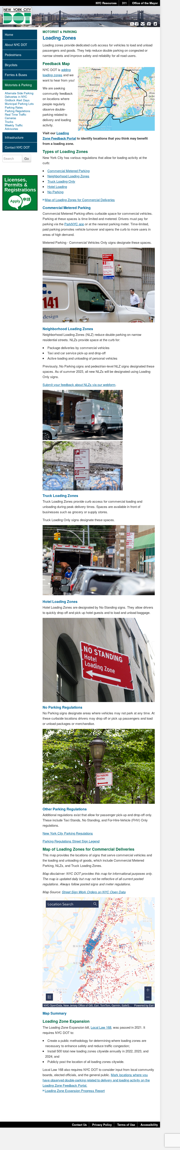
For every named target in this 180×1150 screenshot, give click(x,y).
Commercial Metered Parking (68, 170)
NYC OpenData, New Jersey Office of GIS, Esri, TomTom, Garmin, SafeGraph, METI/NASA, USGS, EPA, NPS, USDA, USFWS (88, 1005)
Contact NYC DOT (17, 147)
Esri (151, 1005)
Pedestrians (13, 55)
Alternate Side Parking (19, 93)
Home (9, 34)
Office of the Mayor (145, 3)
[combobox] (69, 904)
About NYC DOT (16, 44)
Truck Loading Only (61, 181)
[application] (99, 952)
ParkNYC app (74, 224)
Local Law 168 (101, 1128)
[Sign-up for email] (143, 24)
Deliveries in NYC (16, 96)
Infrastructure (14, 137)
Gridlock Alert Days (17, 100)
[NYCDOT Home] (17, 16)
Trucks (9, 122)
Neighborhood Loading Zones (68, 176)
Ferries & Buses (16, 75)
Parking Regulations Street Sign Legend (71, 841)
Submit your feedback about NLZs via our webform (79, 384)
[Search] (95, 904)
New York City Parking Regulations (68, 833)
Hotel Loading (57, 186)
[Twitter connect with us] (155, 24)
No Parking (55, 191)
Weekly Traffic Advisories (14, 127)
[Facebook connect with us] (149, 24)
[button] (134, 24)
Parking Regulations (17, 111)
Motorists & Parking (18, 85)
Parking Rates (14, 107)
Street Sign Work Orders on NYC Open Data (94, 892)
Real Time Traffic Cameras (15, 116)
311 (124, 3)
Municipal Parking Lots (19, 104)
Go (26, 158)
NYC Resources (106, 3)
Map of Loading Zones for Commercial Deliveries (80, 199)
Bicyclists (11, 65)
